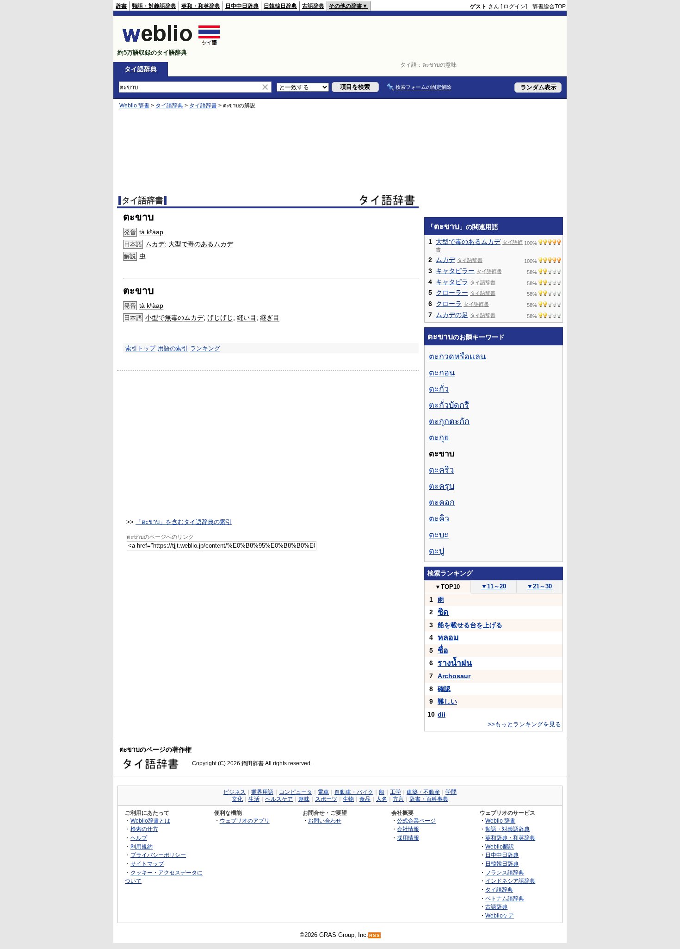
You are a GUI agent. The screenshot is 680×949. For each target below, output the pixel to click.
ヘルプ (138, 838)
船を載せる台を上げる (470, 625)
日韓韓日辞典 (280, 6)
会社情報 (408, 829)
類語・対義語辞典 (154, 6)
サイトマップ (147, 864)
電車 (323, 792)
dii (441, 714)
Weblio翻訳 (499, 846)
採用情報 (408, 838)
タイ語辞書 (203, 105)
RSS (374, 935)
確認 (444, 689)
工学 (395, 792)
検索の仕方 (144, 829)
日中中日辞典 (242, 6)
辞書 (121, 6)
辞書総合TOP (549, 6)
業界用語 (262, 792)
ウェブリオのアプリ (245, 821)
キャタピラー (455, 271)
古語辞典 (313, 6)
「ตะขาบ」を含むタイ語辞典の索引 (184, 521)
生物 (348, 799)
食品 (365, 799)
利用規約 (141, 846)
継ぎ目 (269, 317)
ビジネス (234, 792)
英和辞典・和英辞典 (510, 838)
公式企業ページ (416, 821)
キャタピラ (452, 282)
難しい (447, 701)
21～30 (539, 586)
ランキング (205, 348)
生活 (254, 799)
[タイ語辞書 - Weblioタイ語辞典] (171, 44)
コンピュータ (295, 792)
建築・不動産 (423, 792)
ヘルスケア (279, 799)
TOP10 (447, 586)
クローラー (452, 292)
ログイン (514, 6)
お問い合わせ (324, 821)
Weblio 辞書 (134, 105)
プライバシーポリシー (158, 855)
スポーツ (326, 799)
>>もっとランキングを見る (524, 724)
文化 (237, 799)
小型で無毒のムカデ (174, 317)
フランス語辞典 (504, 872)
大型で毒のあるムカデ (200, 244)
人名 (381, 799)
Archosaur (454, 676)
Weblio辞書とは (150, 821)
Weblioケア (499, 915)
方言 (398, 799)
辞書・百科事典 (428, 799)
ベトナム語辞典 (504, 898)
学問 (451, 792)
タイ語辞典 (140, 69)
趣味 (303, 799)
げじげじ (220, 317)
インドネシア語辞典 (510, 881)
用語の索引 (173, 348)
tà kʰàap (151, 232)
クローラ (449, 303)
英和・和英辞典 (200, 6)
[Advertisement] (397, 39)
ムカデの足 (452, 314)
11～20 (493, 586)
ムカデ (155, 244)
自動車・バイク (353, 792)
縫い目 (246, 317)
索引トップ (140, 348)
